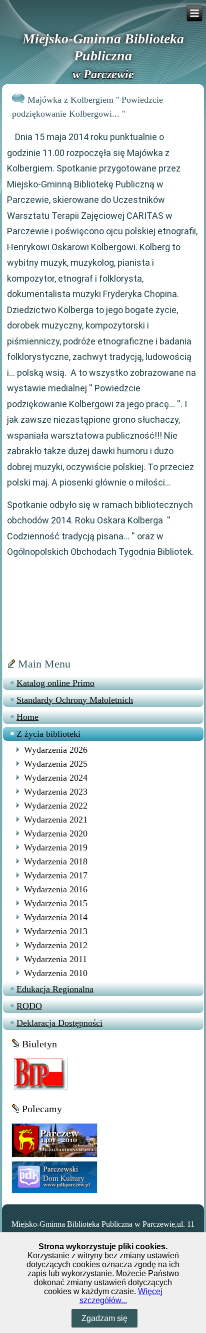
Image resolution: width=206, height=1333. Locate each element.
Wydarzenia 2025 (56, 764)
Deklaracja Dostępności (59, 1023)
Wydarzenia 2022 (56, 806)
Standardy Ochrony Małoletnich (74, 700)
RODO (29, 1006)
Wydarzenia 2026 (56, 750)
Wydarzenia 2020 (56, 833)
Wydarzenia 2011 (55, 959)
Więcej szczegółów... (121, 1296)
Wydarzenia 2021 (56, 820)
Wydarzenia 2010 (56, 973)
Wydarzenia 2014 (56, 917)
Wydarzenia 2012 (56, 945)
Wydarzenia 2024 (56, 778)
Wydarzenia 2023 (56, 792)
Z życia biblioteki (48, 734)
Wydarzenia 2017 (56, 875)
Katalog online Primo (55, 683)
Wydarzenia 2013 (56, 931)
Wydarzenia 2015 (56, 903)
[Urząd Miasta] (54, 1139)
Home (27, 717)
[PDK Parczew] (54, 1176)
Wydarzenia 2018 (56, 861)
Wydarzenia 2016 (56, 889)
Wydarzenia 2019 (56, 847)
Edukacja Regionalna (55, 989)
